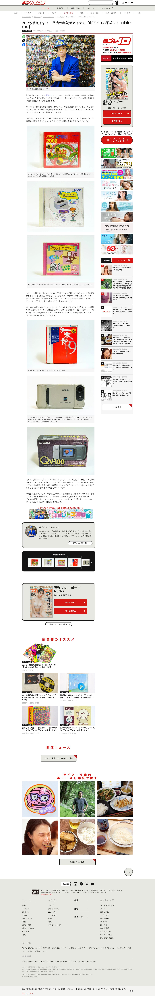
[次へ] (91, 562)
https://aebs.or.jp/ (47, 894)
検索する (112, 3)
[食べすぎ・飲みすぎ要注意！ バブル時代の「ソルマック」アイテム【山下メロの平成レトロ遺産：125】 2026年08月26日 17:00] (40, 799)
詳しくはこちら (27, 993)
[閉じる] (131, 991)
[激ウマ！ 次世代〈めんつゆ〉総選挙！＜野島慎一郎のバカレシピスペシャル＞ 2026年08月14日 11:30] (115, 837)
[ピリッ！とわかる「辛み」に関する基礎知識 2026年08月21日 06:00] (40, 837)
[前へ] (26, 562)
